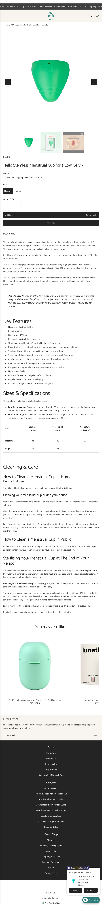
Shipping (19, 177)
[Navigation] (4, 16)
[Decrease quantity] (6, 205)
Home (8, 25)
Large (18, 190)
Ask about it (91, 890)
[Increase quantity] (17, 205)
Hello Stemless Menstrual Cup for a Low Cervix (35, 25)
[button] (8, 82)
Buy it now (51, 223)
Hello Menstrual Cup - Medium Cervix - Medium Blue (86, 880)
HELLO (6, 157)
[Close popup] (97, 870)
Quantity (8, 199)
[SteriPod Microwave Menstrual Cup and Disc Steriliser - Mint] (34, 665)
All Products (15, 25)
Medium (8, 190)
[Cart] (97, 16)
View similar (76, 890)
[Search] (91, 16)
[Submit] (95, 735)
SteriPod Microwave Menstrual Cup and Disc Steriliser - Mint (35, 700)
